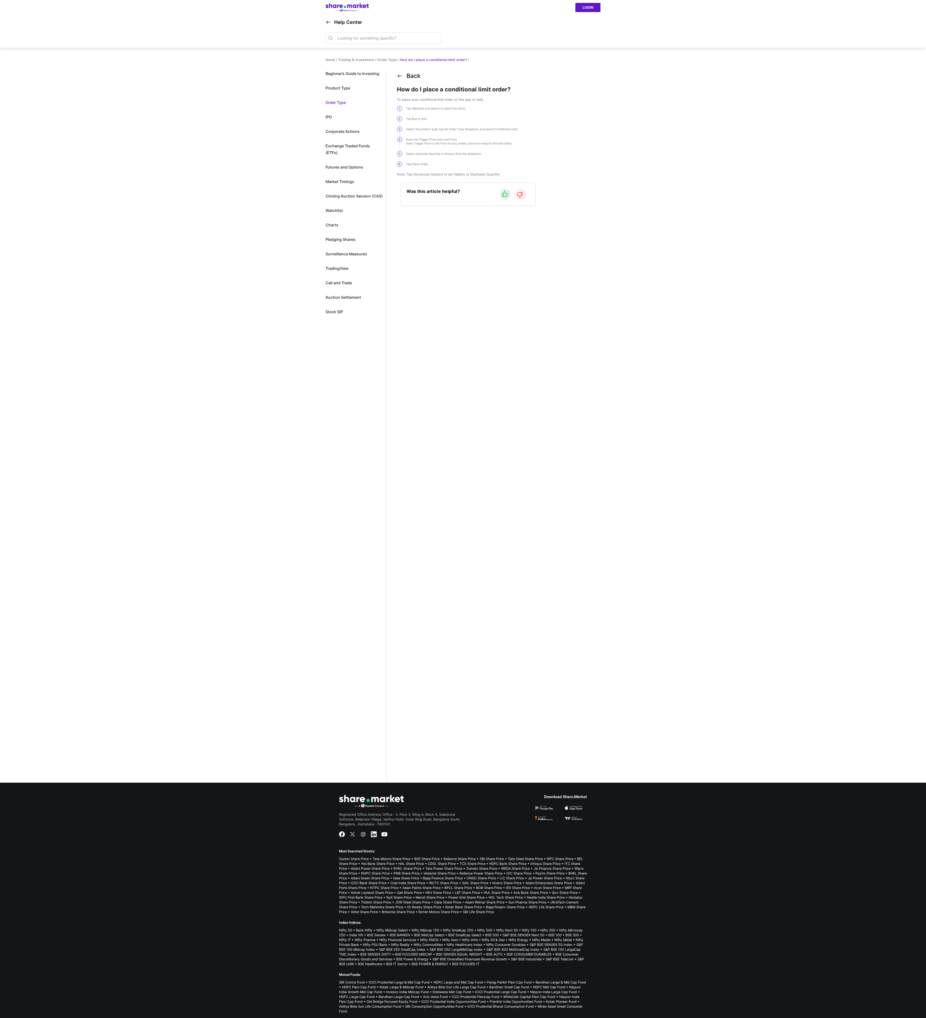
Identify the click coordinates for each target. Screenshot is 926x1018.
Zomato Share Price (481, 868)
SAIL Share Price (475, 883)
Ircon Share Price (547, 888)
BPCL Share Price (458, 888)
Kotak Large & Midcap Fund (401, 987)
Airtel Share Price (364, 912)
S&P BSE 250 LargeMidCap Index (456, 949)
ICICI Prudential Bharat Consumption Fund (500, 1006)
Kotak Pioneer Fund (561, 1001)
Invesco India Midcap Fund (407, 992)
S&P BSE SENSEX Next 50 (524, 935)
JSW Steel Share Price (412, 902)
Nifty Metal (563, 940)
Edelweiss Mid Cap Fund (452, 992)
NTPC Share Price (384, 888)
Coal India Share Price (407, 883)
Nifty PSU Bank (375, 945)
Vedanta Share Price (439, 873)
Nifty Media (541, 940)
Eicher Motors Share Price (438, 912)
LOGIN (588, 7)
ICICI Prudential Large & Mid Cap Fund (399, 982)
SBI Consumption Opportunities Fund (434, 1006)
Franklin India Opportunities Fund (516, 1001)
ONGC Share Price (481, 878)
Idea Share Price (406, 878)
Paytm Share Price (550, 873)
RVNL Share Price (408, 868)
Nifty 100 (529, 930)
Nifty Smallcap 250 (458, 930)
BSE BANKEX (400, 935)
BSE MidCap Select (429, 935)
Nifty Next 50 (507, 930)
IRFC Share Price (560, 859)
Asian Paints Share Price (421, 888)
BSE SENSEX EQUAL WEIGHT (459, 954)
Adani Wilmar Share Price (484, 902)
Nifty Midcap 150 (425, 930)
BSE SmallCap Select (464, 935)
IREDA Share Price (515, 868)
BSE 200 (572, 935)
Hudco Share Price (507, 883)
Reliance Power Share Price (481, 873)
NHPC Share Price (375, 873)
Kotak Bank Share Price (463, 907)
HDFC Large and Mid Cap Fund (458, 982)
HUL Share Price (497, 892)
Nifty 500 (484, 930)
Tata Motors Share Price (391, 859)
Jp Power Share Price (545, 878)
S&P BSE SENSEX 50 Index (551, 945)
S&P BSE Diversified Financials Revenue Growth (469, 959)
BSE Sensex (376, 935)
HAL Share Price (411, 864)
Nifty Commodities (428, 945)
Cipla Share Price (447, 902)
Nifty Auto (450, 940)
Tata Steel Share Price (525, 859)
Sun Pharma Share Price (527, 902)
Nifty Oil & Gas (493, 940)
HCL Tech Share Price (506, 897)
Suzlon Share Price (354, 859)
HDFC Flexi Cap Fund (359, 987)
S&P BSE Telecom (560, 959)
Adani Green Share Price (370, 878)
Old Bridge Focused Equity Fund (392, 1001)
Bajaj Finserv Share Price (505, 907)
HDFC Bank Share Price (507, 864)
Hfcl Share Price (438, 892)
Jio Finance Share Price (552, 868)
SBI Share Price (492, 859)
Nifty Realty (400, 945)
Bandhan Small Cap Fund (509, 987)
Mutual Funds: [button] (350, 974)
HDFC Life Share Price (546, 907)
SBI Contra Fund (352, 982)
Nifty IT (345, 940)
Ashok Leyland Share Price (372, 892)
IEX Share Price (518, 888)
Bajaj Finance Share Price (443, 878)
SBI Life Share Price (478, 912)
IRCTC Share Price (443, 883)
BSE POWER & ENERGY (430, 964)
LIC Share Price (512, 878)
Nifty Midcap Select (392, 930)
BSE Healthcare (370, 964)
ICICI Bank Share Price (369, 883)
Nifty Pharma (365, 940)
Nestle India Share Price (546, 897)
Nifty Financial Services (397, 940)
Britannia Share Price (398, 912)
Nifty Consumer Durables (506, 945)
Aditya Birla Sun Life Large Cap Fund (456, 987)
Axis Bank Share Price (530, 892)
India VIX (356, 935)
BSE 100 (555, 935)
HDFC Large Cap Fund (357, 997)
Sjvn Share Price (565, 892)
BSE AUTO (494, 954)
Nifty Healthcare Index (464, 945)
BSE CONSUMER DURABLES (529, 954)
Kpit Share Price (399, 897)
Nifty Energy (518, 940)
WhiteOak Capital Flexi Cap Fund (529, 997)
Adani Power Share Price (370, 868)
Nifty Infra (470, 940)
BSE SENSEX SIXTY (375, 954)
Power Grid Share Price (466, 897)
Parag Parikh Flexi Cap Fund (509, 982)
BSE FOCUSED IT (465, 964)
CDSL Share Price (442, 864)
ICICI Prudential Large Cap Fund (500, 992)
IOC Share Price (518, 873)
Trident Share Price (376, 902)
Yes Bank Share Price (378, 864)
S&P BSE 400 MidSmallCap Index (513, 949)
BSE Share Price (427, 859)
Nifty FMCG (429, 940)
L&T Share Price (467, 892)
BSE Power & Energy (412, 959)
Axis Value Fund (435, 997)
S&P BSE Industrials (526, 959)
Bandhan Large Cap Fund (399, 997)
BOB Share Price (489, 888)
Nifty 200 (547, 930)
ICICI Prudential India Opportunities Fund (453, 1001)
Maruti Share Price (429, 897)
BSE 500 (492, 935)
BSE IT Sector (397, 964)
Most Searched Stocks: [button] (357, 851)
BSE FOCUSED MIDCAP (413, 954)
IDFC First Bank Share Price (360, 897)
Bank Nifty (364, 930)
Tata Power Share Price (443, 868)
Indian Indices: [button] (350, 922)
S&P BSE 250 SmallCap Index (402, 949)
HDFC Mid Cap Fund (549, 987)
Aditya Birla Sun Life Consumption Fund (370, 1006)
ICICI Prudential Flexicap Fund (475, 997)
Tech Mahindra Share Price (382, 907)
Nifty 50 (345, 930)
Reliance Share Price (459, 859)
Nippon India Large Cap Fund (553, 992)
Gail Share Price (409, 892)
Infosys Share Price (545, 864)
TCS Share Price (472, 864)
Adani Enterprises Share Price (548, 883)
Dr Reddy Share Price (424, 907)
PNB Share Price (407, 873)
